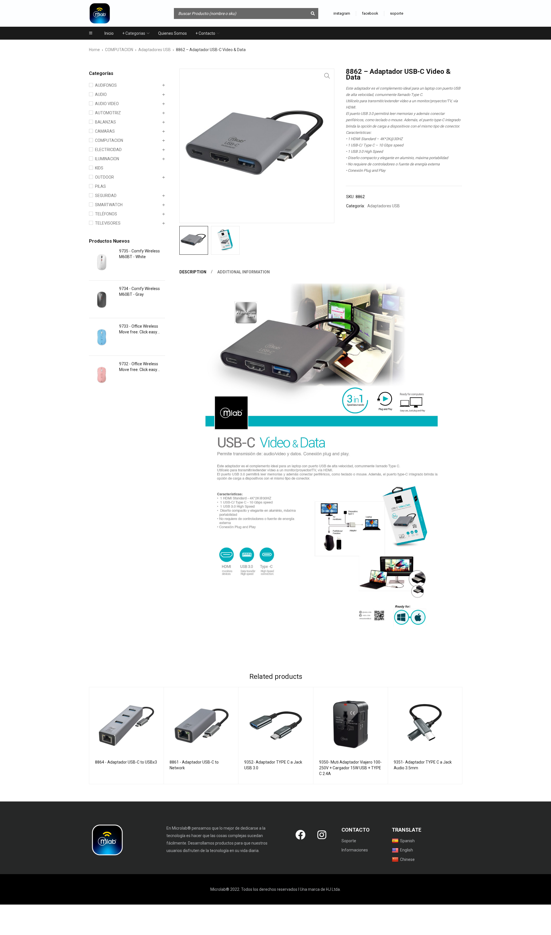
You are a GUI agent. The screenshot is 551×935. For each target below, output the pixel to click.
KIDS (99, 168)
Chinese (407, 859)
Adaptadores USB (154, 49)
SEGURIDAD (106, 195)
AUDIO (101, 94)
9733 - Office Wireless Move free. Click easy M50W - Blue (138, 329)
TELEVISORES (108, 223)
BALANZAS (105, 122)
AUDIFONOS (106, 85)
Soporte (349, 841)
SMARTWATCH (109, 204)
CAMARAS (105, 131)
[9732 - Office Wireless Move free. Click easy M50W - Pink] (102, 374)
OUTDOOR (104, 177)
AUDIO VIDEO (107, 103)
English (406, 850)
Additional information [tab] (243, 272)
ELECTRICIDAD (108, 149)
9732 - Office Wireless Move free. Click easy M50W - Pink (138, 367)
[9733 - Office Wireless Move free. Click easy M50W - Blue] (102, 337)
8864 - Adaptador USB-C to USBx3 (126, 762)
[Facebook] (300, 834)
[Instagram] (322, 834)
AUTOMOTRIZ (108, 113)
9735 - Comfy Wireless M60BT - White (139, 254)
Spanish (407, 841)
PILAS (100, 186)
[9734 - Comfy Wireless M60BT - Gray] (102, 299)
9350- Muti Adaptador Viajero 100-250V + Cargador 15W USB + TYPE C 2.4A (350, 768)
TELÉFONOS (106, 214)
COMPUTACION (119, 49)
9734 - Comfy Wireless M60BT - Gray (139, 291)
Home (94, 49)
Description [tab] (192, 272)
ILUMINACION (107, 159)
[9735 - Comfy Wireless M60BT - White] (102, 262)
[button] (327, 76)
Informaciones (355, 850)
